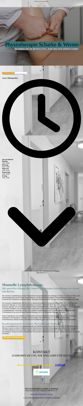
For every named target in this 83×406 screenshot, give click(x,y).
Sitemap (50, 394)
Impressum (33, 394)
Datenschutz (42, 394)
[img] (41, 3)
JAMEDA (60, 365)
